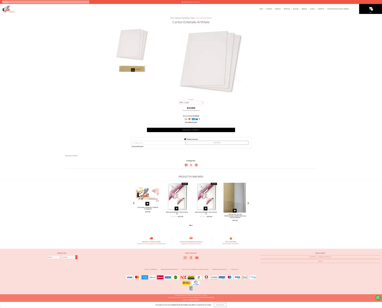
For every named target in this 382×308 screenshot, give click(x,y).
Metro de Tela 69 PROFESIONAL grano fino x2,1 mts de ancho (235, 215)
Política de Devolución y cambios (338, 9)
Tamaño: (191, 99)
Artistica (287, 9)
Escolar (296, 9)
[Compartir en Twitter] (191, 165)
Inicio (261, 9)
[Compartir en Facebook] (186, 165)
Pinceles (278, 9)
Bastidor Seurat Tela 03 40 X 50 (206, 213)
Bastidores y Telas (188, 18)
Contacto (321, 9)
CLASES (312, 9)
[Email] (197, 258)
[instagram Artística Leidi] (185, 258)
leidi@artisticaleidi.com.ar (324, 256)
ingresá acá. (197, 297)
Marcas (304, 9)
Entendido (220, 305)
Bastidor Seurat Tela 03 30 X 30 (177, 213)
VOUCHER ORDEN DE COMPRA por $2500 (148, 208)
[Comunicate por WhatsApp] (378, 297)
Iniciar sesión (196, 2)
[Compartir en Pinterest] (196, 165)
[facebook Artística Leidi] (191, 258)
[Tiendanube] (191, 300)
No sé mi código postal (137, 146)
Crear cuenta (188, 2)
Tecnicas (269, 9)
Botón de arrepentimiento (207, 297)
